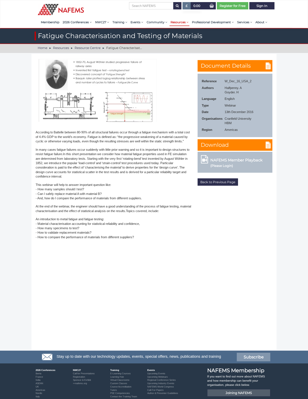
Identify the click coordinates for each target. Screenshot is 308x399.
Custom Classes (118, 383)
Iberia (38, 373)
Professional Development (212, 22)
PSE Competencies (120, 393)
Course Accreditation (120, 386)
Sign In (261, 6)
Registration (79, 377)
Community (156, 22)
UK (37, 386)
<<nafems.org (80, 383)
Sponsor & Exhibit (82, 380)
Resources (178, 22)
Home (42, 48)
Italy (38, 396)
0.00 (196, 6)
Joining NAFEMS (239, 393)
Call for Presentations (84, 373)
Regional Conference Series (161, 380)
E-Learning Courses (120, 373)
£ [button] (188, 6)
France (39, 377)
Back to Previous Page (217, 182)
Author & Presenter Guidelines (162, 393)
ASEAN (39, 383)
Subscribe (254, 357)
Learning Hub (117, 377)
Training (119, 22)
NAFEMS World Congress (160, 386)
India (38, 380)
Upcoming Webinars (157, 377)
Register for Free (233, 6)
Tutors (113, 390)
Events (136, 22)
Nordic (39, 393)
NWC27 (101, 22)
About (260, 22)
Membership (50, 22)
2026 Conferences (76, 22)
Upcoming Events (156, 373)
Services (243, 22)
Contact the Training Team (123, 396)
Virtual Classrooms (119, 380)
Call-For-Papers (155, 390)
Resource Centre (88, 48)
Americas (40, 390)
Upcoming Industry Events (160, 383)
